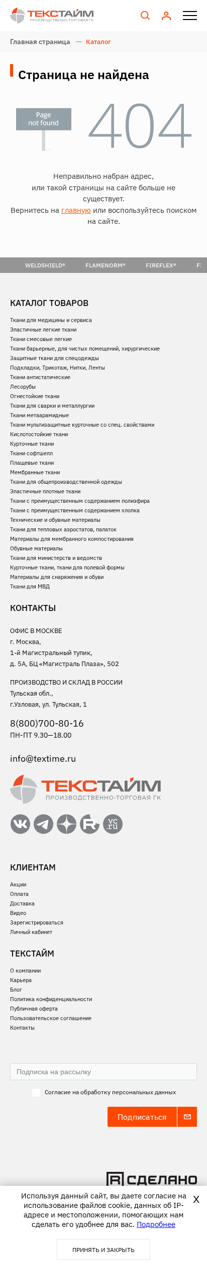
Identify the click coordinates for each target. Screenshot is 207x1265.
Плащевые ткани (32, 462)
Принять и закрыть (103, 1249)
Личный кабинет (31, 931)
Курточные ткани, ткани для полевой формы (67, 567)
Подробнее (156, 1224)
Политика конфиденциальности (51, 999)
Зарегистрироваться (36, 922)
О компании (25, 970)
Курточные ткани (32, 443)
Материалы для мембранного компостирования (72, 538)
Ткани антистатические (40, 377)
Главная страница (40, 41)
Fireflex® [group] (161, 265)
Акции (18, 884)
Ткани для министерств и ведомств (56, 557)
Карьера (21, 980)
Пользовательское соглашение (50, 1018)
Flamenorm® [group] (105, 265)
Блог (16, 989)
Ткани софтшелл (31, 453)
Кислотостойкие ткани (39, 434)
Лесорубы (23, 386)
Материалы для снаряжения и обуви (57, 576)
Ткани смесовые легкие (41, 339)
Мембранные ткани (35, 472)
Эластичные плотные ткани (45, 491)
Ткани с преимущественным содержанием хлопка (75, 510)
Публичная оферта (34, 1008)
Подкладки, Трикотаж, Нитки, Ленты (57, 367)
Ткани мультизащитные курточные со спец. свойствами (82, 424)
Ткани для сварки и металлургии (52, 405)
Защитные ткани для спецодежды (54, 358)
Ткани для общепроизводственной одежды (66, 481)
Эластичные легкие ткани (43, 329)
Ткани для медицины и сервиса (51, 320)
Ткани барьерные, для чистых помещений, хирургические (85, 348)
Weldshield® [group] (45, 265)
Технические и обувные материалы (55, 519)
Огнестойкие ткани (34, 396)
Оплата (19, 893)
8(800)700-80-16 (47, 723)
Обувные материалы (36, 548)
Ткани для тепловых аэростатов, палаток (63, 529)
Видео (18, 912)
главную (76, 210)
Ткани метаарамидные (39, 415)
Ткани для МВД (30, 586)
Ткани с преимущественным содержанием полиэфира (80, 500)
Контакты (22, 1027)
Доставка (22, 903)
